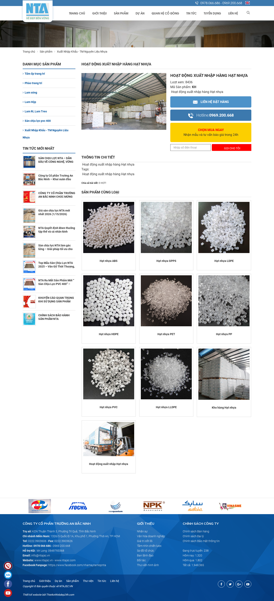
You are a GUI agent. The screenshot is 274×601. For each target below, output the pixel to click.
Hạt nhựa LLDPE (166, 407)
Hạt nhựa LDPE (224, 260)
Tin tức (191, 13)
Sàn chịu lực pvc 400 (38, 120)
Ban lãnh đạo (145, 555)
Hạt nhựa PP (224, 334)
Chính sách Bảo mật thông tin (201, 541)
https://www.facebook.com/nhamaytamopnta (77, 565)
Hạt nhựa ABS (109, 260)
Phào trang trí (33, 83)
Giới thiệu (99, 13)
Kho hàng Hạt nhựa (224, 407)
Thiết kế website (32, 594)
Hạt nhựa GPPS (166, 260)
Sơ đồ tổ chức (145, 550)
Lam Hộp (30, 102)
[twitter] (230, 584)
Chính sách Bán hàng (196, 531)
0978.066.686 (210, 2)
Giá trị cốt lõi (144, 541)
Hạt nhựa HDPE (109, 334)
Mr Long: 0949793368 (50, 550)
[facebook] (221, 584)
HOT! (103, 183)
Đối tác (141, 560)
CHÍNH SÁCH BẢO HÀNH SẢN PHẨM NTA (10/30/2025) (54, 319)
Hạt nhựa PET (166, 334)
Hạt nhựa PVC (109, 407)
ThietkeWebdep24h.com (60, 594)
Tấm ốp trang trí (35, 73)
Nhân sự (142, 531)
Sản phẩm (121, 13)
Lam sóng (31, 92)
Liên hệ (233, 13)
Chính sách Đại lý (193, 536)
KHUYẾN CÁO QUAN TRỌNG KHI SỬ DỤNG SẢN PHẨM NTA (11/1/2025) (56, 301)
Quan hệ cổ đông (165, 13)
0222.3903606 (37, 541)
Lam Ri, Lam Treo (36, 111)
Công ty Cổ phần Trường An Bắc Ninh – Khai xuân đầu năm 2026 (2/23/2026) (55, 179)
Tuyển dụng (212, 13)
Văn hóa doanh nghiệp (151, 536)
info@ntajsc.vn (40, 555)
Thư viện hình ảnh (148, 565)
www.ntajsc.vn (44, 560)
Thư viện (88, 581)
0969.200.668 (232, 2)
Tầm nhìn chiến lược (149, 545)
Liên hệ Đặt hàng (215, 102)
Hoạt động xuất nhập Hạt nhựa (108, 464)
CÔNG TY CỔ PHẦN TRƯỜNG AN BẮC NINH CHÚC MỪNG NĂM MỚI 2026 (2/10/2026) (56, 196)
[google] (239, 584)
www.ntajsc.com (65, 560)
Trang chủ (77, 13)
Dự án (140, 13)
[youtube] (247, 584)
